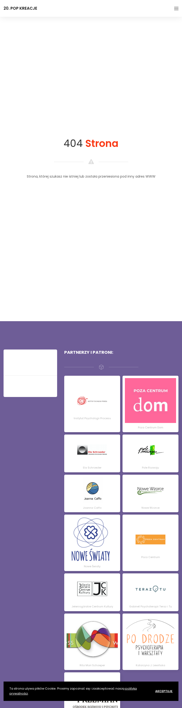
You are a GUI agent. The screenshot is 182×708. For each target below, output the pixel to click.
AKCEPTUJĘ (164, 691)
